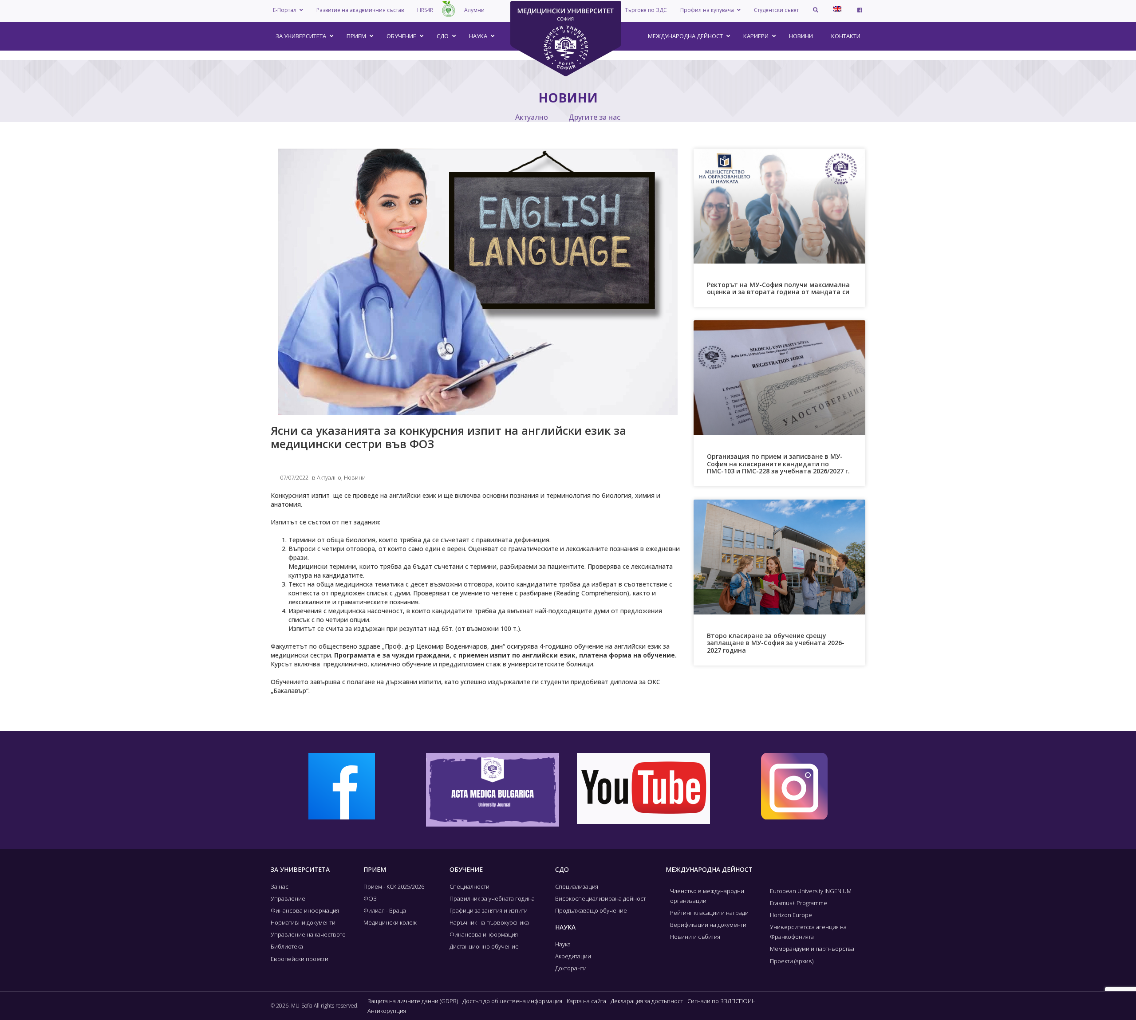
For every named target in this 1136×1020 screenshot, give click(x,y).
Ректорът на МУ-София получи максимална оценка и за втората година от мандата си (778, 288)
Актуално (531, 117)
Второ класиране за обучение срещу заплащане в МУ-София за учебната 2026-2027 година (775, 643)
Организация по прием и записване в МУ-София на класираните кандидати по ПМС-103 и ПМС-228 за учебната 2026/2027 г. (778, 464)
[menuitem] (837, 9)
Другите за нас (594, 117)
